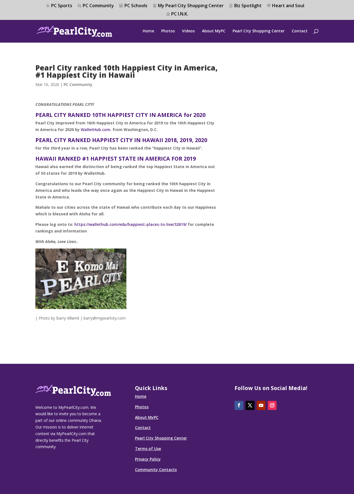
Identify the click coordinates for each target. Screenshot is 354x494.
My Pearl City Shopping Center (191, 6)
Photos (168, 31)
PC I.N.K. (179, 14)
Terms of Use (148, 448)
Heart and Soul (288, 6)
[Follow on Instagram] (272, 405)
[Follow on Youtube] (261, 405)
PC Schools (135, 6)
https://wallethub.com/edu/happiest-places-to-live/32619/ (130, 224)
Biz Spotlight (248, 6)
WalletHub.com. (96, 129)
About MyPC (213, 31)
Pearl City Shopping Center (259, 31)
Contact (300, 31)
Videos (188, 31)
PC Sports (61, 6)
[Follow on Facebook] (239, 405)
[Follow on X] (250, 405)
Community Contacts (156, 469)
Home (148, 31)
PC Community (98, 6)
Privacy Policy (148, 459)
